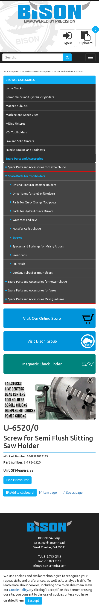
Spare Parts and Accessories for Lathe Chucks (37, 167)
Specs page (74, 492)
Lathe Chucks (14, 88)
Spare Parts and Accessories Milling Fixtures (36, 299)
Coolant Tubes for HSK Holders (32, 272)
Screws (79, 71)
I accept (33, 600)
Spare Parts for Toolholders (58, 71)
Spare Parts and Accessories (27, 71)
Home (6, 71)
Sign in (67, 43)
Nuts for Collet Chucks (27, 228)
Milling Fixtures (15, 123)
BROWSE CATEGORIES (20, 79)
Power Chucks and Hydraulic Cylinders (30, 97)
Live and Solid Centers (20, 141)
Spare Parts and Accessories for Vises (32, 290)
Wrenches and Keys (25, 219)
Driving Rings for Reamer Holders (34, 184)
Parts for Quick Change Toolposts (34, 202)
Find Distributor (17, 480)
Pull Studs (19, 263)
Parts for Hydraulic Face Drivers (33, 211)
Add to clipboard (21, 492)
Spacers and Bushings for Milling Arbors (38, 246)
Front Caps (19, 255)
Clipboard (86, 43)
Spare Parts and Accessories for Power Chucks (37, 281)
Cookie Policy (18, 590)
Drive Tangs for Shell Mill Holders (34, 193)
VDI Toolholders (16, 132)
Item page (49, 492)
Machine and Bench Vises (22, 114)
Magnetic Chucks (16, 105)
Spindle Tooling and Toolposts (25, 149)
